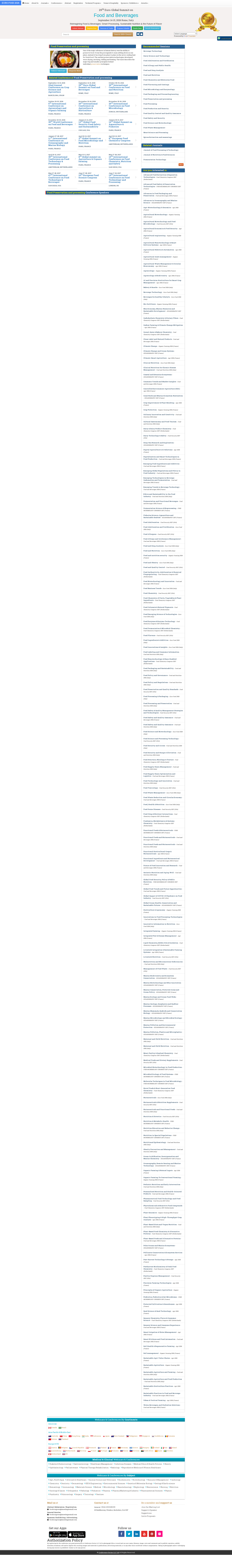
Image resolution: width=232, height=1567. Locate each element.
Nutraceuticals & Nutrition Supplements (160, 1102)
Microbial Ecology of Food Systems (158, 1074)
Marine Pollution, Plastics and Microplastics (162, 1032)
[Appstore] (141, 34)
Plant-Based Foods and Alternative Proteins (162, 1238)
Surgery (78, 1494)
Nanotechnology (124, 1487)
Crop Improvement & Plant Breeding (158, 403)
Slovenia (136, 1451)
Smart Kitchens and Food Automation (159, 1339)
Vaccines (100, 1494)
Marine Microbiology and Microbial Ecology (162, 1018)
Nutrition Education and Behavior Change (161, 1128)
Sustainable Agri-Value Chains (156, 1358)
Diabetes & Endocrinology (60, 1464)
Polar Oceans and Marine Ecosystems (159, 1245)
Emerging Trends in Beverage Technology (161, 487)
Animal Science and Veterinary (102, 1480)
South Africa (148, 1451)
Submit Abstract (77, 28)
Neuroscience (152, 1487)
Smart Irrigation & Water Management (160, 1332)
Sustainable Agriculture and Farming (159, 1372)
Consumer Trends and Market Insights (159, 381)
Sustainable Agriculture (153, 1365)
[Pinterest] (152, 1534)
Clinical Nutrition (151, 363)
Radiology (115, 1467)
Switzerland (56, 1454)
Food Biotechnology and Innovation (158, 581)
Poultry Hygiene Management (156, 1276)
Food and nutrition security (155, 555)
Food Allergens (149, 534)
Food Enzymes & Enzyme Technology (159, 621)
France (113, 1447)
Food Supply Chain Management (157, 767)
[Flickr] (159, 1534)
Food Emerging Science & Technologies (160, 614)
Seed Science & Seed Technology (157, 1311)
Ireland (156, 1447)
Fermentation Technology (154, 159)
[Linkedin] (137, 1534)
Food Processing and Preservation (157, 703)
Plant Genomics (150, 1213)
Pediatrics (96, 1491)
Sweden (170, 1451)
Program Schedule (123, 28)
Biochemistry (124, 1480)
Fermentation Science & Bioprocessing (159, 508)
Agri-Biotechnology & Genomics (157, 207)
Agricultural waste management (157, 257)
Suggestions (146, 1513)
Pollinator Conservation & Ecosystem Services (162, 1252)
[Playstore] (138, 34)
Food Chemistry (150, 593)
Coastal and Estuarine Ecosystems (157, 374)
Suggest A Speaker (149, 1510)
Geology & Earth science (165, 1483)
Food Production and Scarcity (156, 108)
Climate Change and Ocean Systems (158, 351)
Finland (103, 1447)
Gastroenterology (81, 1464)
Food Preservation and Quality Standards (160, 689)
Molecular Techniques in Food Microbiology (162, 1081)
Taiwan (54, 1439)
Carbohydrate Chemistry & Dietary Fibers (160, 318)
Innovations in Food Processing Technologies (162, 917)
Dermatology (77, 1483)
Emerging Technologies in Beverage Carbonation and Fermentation (158, 479)
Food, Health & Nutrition (153, 804)
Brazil (64, 1427)
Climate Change (150, 346)
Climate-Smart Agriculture (155, 358)
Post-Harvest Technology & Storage (158, 1259)
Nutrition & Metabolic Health (156, 1121)
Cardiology (175, 1480)
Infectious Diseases (123, 1464)
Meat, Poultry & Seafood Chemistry (158, 1053)
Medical (97, 1487)
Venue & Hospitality (110, 3)
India (87, 1436)
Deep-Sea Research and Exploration (158, 443)
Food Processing (150, 104)
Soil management (151, 1353)
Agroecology (148, 271)
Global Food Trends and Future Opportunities (162, 889)
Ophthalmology (56, 1467)
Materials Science (84, 1487)
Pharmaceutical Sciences (152, 1491)
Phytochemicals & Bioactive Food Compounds (162, 1206)
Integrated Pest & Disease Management (160, 936)
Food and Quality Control (154, 567)
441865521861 (226, 39)
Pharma (106, 1491)
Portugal (104, 1451)
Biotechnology (139, 1480)
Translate (192, 36)
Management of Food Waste (155, 969)
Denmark (92, 1447)
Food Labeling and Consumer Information (161, 652)
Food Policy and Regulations (155, 682)
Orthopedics (73, 1491)
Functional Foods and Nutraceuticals (159, 837)
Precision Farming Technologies (157, 1283)
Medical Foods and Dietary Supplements (160, 1060)
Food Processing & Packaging (155, 696)
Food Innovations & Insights (155, 647)
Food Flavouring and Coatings (156, 84)
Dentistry (65, 1483)
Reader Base (137, 28)
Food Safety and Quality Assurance (158, 717)
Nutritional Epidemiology (154, 1142)
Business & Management (158, 1480)
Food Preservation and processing (157, 99)
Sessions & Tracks (106, 28)
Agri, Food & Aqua (57, 1480)
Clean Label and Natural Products (157, 339)
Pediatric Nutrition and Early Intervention (162, 1184)
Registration (78, 3)
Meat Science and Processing (155, 132)
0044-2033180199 (108, 1507)
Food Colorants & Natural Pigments (158, 607)
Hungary (146, 1447)
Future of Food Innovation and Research (160, 865)
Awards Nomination (152, 28)
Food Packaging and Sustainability (158, 668)
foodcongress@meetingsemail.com (63, 1509)
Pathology (84, 1491)
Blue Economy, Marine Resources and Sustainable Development (159, 310)
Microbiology (109, 1487)
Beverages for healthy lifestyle (156, 297)
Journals (44, 3)
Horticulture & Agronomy (154, 910)
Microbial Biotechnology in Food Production (162, 1067)
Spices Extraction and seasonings (157, 137)
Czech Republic (78, 1447)
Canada (54, 1427)
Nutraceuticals (149, 1097)
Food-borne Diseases (151, 809)
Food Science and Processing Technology (161, 739)
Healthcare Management (102, 1464)
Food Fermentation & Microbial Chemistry (161, 628)
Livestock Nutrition (152, 957)
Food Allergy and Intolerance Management (162, 539)
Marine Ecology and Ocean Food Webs (159, 997)
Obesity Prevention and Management (159, 1149)
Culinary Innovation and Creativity (158, 414)
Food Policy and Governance (155, 675)
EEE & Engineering (94, 1483)
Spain (160, 1451)
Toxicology (89, 1494)
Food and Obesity (150, 562)
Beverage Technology (152, 51)
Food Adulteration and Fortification (158, 61)
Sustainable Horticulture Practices (158, 1386)
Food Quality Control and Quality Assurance (162, 113)
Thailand (65, 1439)
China (65, 1436)
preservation (96, 64)
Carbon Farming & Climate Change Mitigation (163, 325)
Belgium (64, 1447)
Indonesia (97, 1436)
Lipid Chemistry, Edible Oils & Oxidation (160, 943)
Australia (54, 1436)
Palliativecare (72, 1467)
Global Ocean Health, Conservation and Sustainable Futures (160, 904)
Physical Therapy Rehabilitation (94, 1467)
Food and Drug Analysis (153, 70)
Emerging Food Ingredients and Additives (161, 464)
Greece (135, 1447)
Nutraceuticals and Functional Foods (159, 1109)
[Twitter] (129, 1534)
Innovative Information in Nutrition (159, 924)
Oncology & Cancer (57, 1491)
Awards (144, 3)
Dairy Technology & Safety (154, 436)
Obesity (167, 1464)
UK (66, 1454)
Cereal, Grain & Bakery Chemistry (157, 332)
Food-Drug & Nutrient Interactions (158, 814)
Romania (171, 1436)
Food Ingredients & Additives (155, 640)
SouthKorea (159, 1436)
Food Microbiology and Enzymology (159, 89)
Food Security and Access (154, 746)
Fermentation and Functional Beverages (160, 501)
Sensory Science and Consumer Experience (161, 1325)
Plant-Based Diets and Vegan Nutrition (160, 1224)
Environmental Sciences (114, 1483)
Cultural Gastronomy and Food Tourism (160, 422)
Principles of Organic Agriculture (157, 1290)
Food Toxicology (150, 788)
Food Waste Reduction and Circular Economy (162, 797)
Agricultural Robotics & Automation (158, 250)
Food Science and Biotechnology (157, 123)
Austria (54, 1447)
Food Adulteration (151, 522)
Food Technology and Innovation (157, 781)
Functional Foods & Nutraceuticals (158, 830)
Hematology (55, 1487)
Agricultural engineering (154, 235)
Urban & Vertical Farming (154, 1400)
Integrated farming (151, 931)
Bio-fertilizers (149, 304)
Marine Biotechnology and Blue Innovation (162, 983)
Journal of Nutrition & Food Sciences (159, 155)
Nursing (164, 1487)
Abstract (68, 3)
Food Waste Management (154, 128)
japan (107, 1436)
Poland (93, 1451)
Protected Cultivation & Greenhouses (158, 1304)
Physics (168, 1491)
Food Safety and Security (154, 118)
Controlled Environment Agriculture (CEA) (161, 389)
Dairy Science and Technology (156, 56)
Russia (125, 1451)
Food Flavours (149, 635)
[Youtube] (144, 1534)
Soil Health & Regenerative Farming (158, 1346)
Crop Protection (150, 410)
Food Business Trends (152, 588)
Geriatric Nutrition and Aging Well (158, 872)
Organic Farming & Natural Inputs (158, 1170)
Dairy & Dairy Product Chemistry (157, 429)
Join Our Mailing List (150, 1507)
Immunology (68, 1487)
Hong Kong (76, 1436)
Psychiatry (54, 1494)
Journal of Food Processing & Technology (160, 150)
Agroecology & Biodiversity (155, 276)
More (181, 165)
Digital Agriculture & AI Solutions (157, 450)
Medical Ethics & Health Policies (148, 1464)
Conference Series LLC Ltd (109, 1552)
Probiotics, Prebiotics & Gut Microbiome (160, 1297)
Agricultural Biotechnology (155, 214)
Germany (124, 1447)
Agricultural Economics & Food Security (160, 228)
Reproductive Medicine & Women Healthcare (141, 1467)
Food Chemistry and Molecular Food (158, 80)
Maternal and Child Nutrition (156, 1039)
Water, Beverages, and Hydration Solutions (161, 1405)
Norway (83, 1451)
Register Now (92, 28)
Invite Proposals (148, 1516)
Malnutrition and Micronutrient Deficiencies (163, 962)
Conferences (56, 3)
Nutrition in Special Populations (157, 1135)
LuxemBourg (56, 1451)
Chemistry (54, 1483)
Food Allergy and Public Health (157, 65)
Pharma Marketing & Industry (125, 1491)
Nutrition (174, 1487)
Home (26, 3)
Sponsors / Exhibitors (129, 3)
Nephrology (139, 1487)
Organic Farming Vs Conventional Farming (162, 1177)
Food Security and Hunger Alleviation (159, 753)
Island (174, 1447)
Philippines (133, 1436)
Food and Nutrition (151, 75)
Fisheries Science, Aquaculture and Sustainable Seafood (158, 516)
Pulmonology (67, 1494)
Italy (165, 1447)
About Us (35, 3)
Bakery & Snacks (150, 287)
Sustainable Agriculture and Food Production (162, 1379)
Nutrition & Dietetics (152, 1116)
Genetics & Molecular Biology (140, 1483)
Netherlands (70, 1451)
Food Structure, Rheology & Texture (158, 760)
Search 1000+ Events (122, 34)
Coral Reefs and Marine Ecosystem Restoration (163, 396)
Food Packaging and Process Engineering (161, 94)
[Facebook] (121, 1534)
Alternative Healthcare (76, 1480)
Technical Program (92, 3)
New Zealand (119, 1436)
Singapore (146, 1436)
